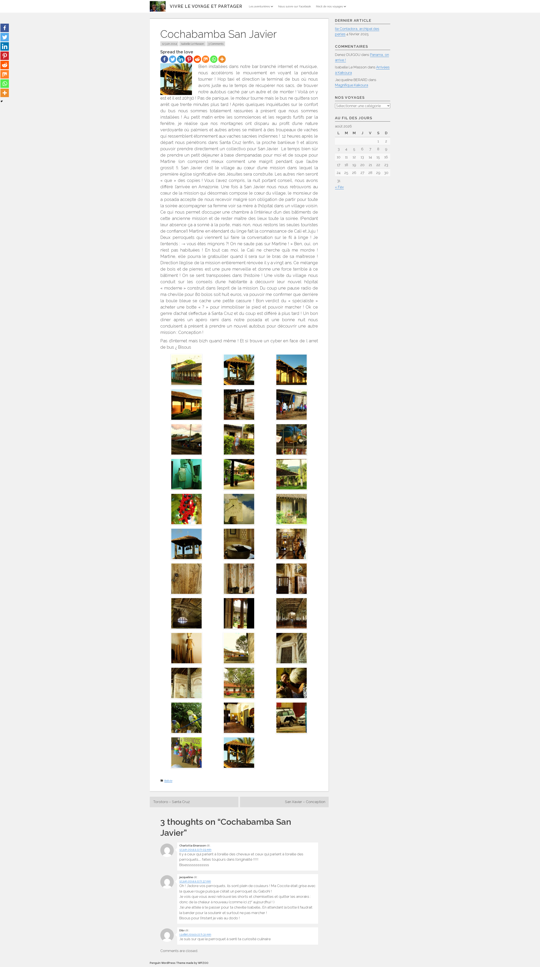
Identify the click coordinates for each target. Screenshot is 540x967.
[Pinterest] (189, 59)
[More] (222, 59)
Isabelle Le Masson (192, 43)
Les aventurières (259, 6)
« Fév (339, 187)
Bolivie (168, 780)
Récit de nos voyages (329, 6)
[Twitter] (172, 59)
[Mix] (205, 59)
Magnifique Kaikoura (351, 85)
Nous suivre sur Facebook (294, 6)
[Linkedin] (181, 59)
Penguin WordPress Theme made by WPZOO (179, 962)
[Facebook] (164, 59)
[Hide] (1, 101)
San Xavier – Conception (305, 802)
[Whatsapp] (213, 59)
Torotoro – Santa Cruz (171, 802)
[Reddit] (197, 59)
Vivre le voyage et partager (206, 6)
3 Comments (215, 43)
